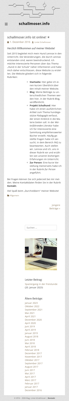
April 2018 (30, 346)
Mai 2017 (30, 373)
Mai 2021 (30, 313)
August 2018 (31, 336)
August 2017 (31, 366)
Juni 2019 (30, 326)
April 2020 (30, 323)
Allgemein (14, 195)
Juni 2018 (30, 339)
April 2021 (30, 316)
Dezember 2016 (33, 390)
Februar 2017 (32, 383)
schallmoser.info (34, 23)
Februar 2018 (32, 349)
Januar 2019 (31, 333)
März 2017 (30, 380)
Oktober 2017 (32, 360)
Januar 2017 (31, 386)
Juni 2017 (30, 370)
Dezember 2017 (33, 353)
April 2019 (30, 329)
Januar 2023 (31, 302)
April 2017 (30, 376)
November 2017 (33, 356)
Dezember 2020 (33, 319)
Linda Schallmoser (42, 42)
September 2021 (34, 309)
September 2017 (34, 363)
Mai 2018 (30, 343)
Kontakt (51, 398)
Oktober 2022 (32, 306)
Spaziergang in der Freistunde (41, 284)
